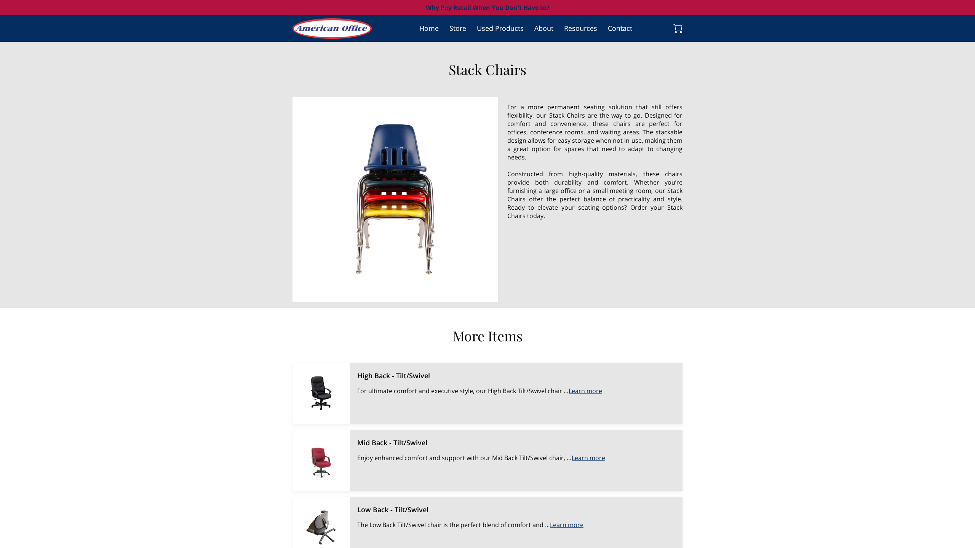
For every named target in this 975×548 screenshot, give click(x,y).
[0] (677, 28)
